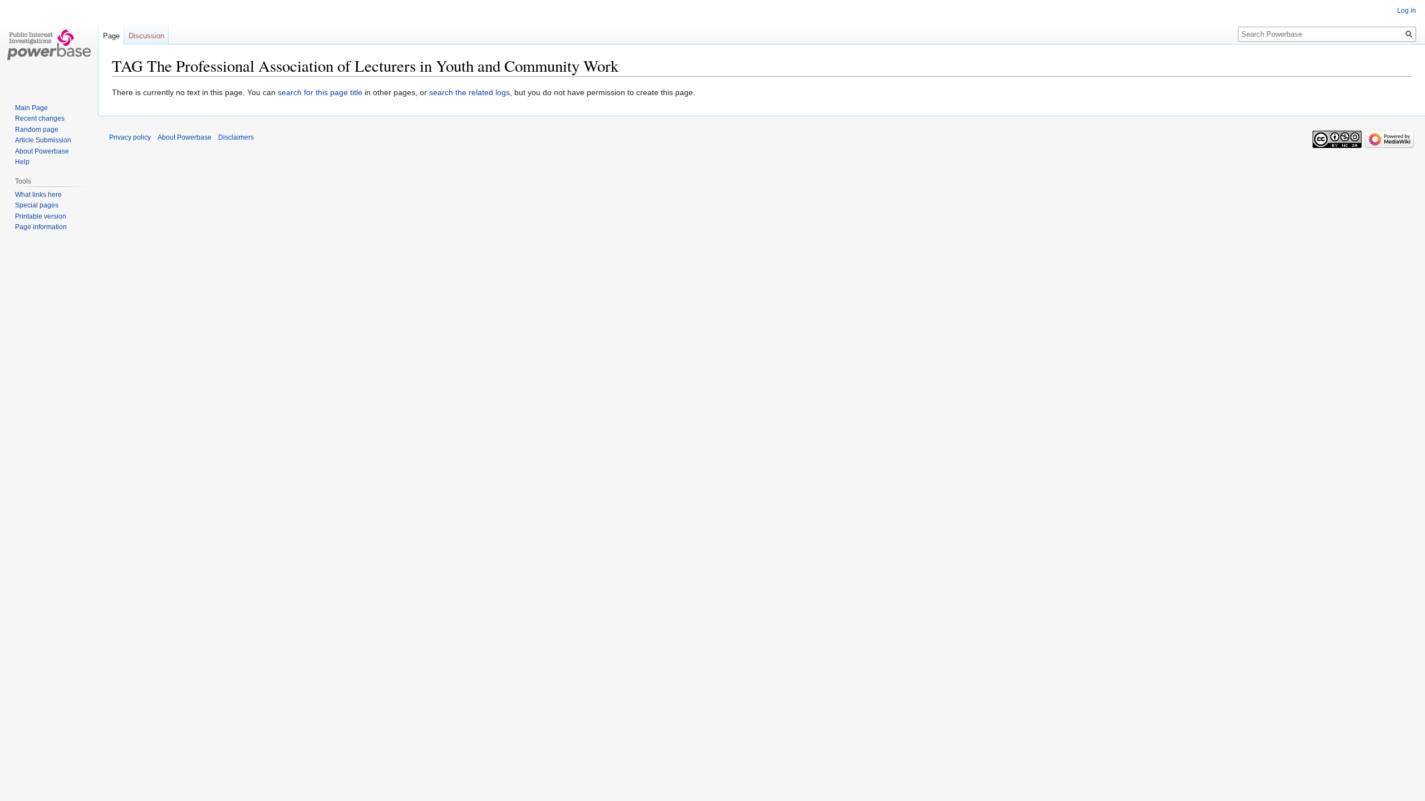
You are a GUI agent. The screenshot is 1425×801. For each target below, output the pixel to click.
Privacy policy (130, 137)
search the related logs (469, 92)
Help (22, 162)
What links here (38, 195)
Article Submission (43, 140)
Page (111, 36)
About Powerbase (42, 151)
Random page (36, 130)
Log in (1406, 10)
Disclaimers (236, 137)
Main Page (31, 108)
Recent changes (40, 118)
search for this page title (320, 92)
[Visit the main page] (49, 44)
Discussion (146, 36)
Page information (41, 227)
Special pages (36, 205)
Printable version (40, 216)
